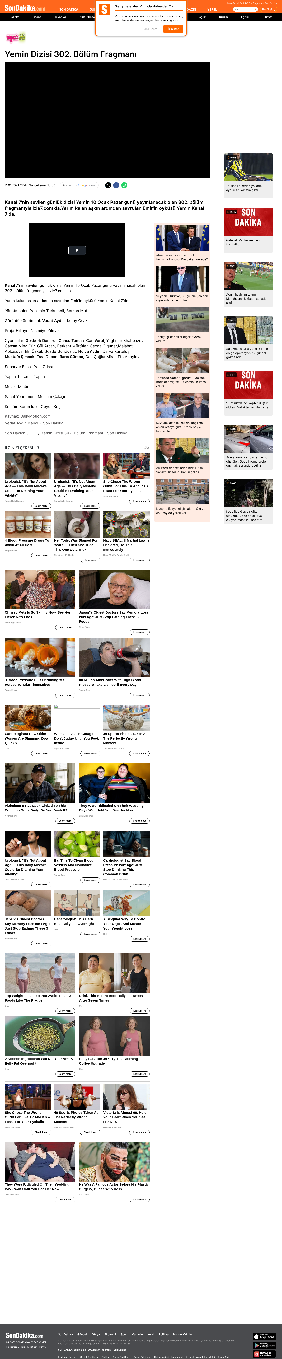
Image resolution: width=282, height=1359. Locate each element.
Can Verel (95, 340)
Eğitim (245, 17)
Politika (14, 17)
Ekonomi (110, 1334)
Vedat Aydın (53, 320)
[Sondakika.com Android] (264, 1345)
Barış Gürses (71, 356)
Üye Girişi (267, 9)
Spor (124, 1334)
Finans (36, 17)
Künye (42, 1346)
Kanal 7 (11, 285)
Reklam (25, 1346)
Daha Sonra (150, 29)
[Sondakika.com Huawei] (264, 1354)
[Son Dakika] (25, 8)
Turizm (223, 17)
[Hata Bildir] (224, 1357)
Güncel (82, 1334)
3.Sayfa (267, 17)
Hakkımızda (12, 1346)
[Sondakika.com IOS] (264, 1336)
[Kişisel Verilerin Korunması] (168, 1357)
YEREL (212, 9)
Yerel (151, 1334)
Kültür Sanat (88, 17)
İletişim (33, 1346)
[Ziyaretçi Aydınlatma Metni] (200, 1357)
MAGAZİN (188, 9)
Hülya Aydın (89, 351)
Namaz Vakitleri (183, 1334)
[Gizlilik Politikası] (89, 1357)
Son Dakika (65, 1334)
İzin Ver (173, 29)
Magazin (137, 1334)
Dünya (95, 1334)
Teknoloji (60, 17)
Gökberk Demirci (41, 340)
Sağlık (202, 17)
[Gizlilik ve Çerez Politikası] (115, 1357)
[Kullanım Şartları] (67, 1357)
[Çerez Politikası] (142, 1357)
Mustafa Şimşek (19, 356)
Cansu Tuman (71, 340)
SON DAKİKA (68, 9)
